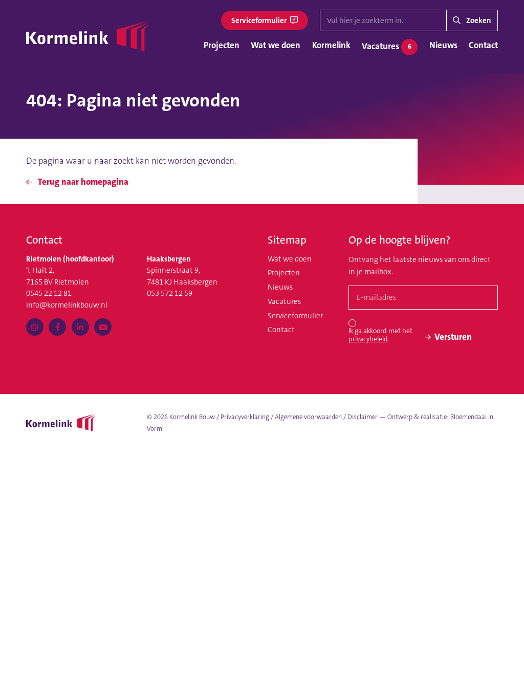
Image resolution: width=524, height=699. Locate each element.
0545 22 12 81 (49, 293)
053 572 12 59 (169, 293)
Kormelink (331, 45)
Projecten (221, 45)
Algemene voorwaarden (308, 417)
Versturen (453, 336)
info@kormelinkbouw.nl (66, 305)
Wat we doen (275, 45)
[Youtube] (103, 327)
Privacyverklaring (245, 417)
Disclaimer (362, 417)
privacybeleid (368, 339)
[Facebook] (57, 327)
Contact (483, 45)
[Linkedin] (80, 327)
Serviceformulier (259, 20)
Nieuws (443, 45)
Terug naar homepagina (82, 181)
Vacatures (386, 45)
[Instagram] (34, 327)
